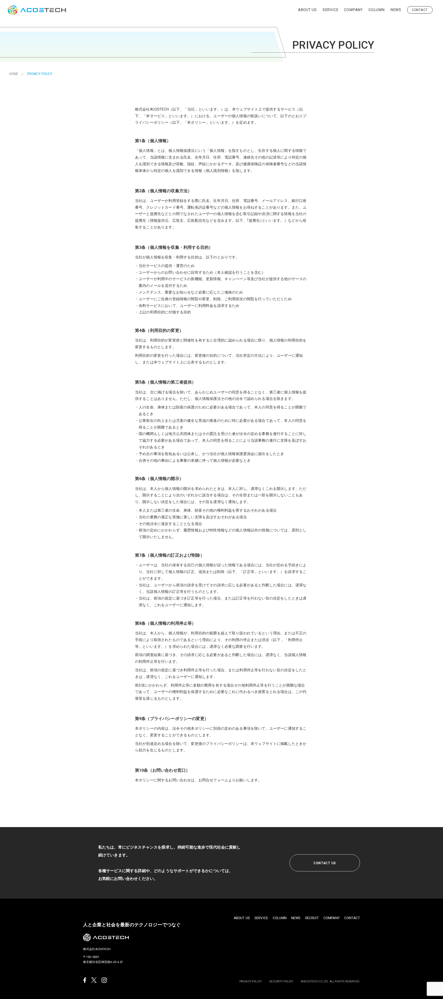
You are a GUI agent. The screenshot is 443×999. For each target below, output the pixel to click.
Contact (420, 10)
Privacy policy (250, 981)
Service (330, 10)
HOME (13, 74)
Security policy (281, 981)
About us (307, 10)
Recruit (312, 918)
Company (353, 10)
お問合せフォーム (213, 780)
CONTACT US (325, 863)
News (395, 10)
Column (376, 10)
